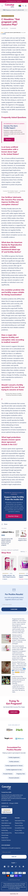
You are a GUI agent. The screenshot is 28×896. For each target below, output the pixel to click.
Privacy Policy (18, 830)
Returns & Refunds (19, 833)
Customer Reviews (6, 840)
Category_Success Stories (7, 15)
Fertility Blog (4, 830)
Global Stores (4, 837)
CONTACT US (4, 806)
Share (5, 524)
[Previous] (2, 1)
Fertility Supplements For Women (14, 765)
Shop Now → (9, 139)
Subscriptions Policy (20, 820)
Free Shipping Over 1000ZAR (13, 1)
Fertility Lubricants (14, 761)
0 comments (13, 28)
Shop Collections (5, 825)
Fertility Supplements (14, 757)
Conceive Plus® (16, 880)
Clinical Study (4, 835)
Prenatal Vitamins (7, 773)
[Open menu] (2, 5)
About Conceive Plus (6, 833)
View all (22, 551)
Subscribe (14, 609)
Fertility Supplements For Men (14, 769)
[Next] (26, 1)
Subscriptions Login (6, 823)
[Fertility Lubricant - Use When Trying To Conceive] (9, 563)
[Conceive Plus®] (10, 6)
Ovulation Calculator (6, 828)
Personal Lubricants (14, 777)
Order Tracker (4, 820)
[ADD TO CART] (15, 569)
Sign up (14, 856)
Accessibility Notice (19, 828)
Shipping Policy (19, 823)
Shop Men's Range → (14, 516)
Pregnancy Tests (21, 773)
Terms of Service (19, 825)
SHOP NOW (14, 712)
